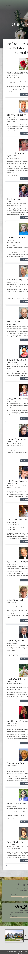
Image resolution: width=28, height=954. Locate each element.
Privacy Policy (18, 953)
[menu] (26, 3)
